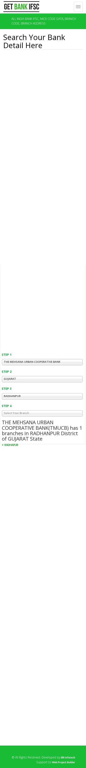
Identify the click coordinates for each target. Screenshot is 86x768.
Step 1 (6, 355)
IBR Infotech (68, 757)
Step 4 (6, 406)
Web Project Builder (63, 762)
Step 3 (6, 389)
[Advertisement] (26, 73)
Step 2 (6, 372)
